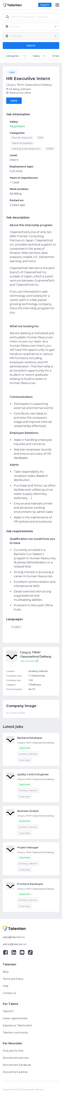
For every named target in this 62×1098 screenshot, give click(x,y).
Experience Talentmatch (17, 1025)
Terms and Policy (13, 978)
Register (44, 4)
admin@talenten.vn (15, 944)
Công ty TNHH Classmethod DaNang (28, 84)
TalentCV (8, 1011)
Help (5, 986)
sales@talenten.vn (14, 937)
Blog (5, 971)
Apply (14, 100)
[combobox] (32, 26)
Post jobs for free (13, 1050)
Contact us (9, 993)
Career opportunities (15, 1018)
